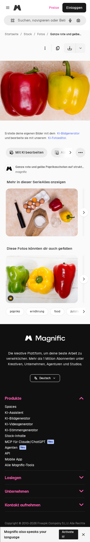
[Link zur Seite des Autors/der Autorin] (9, 170)
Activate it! (68, 534)
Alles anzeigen (54, 182)
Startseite (11, 34)
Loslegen (13, 477)
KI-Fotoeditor (57, 138)
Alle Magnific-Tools (19, 465)
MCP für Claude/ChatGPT (29, 442)
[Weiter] (70, 152)
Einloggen (74, 8)
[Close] (83, 534)
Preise (54, 8)
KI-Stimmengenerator (21, 430)
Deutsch (45, 378)
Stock (28, 34)
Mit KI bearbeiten (29, 152)
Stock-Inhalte (15, 436)
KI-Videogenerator (19, 424)
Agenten (15, 447)
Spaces (10, 406)
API (7, 453)
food (57, 311)
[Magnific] (45, 339)
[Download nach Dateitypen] (80, 48)
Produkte (13, 398)
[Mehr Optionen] (45, 48)
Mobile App (13, 459)
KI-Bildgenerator (68, 133)
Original (30, 64)
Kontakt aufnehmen (22, 504)
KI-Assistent (14, 412)
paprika (15, 311)
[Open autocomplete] (10, 20)
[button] (45, 378)
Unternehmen (17, 491)
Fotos (41, 34)
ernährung (37, 311)
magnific (21, 172)
